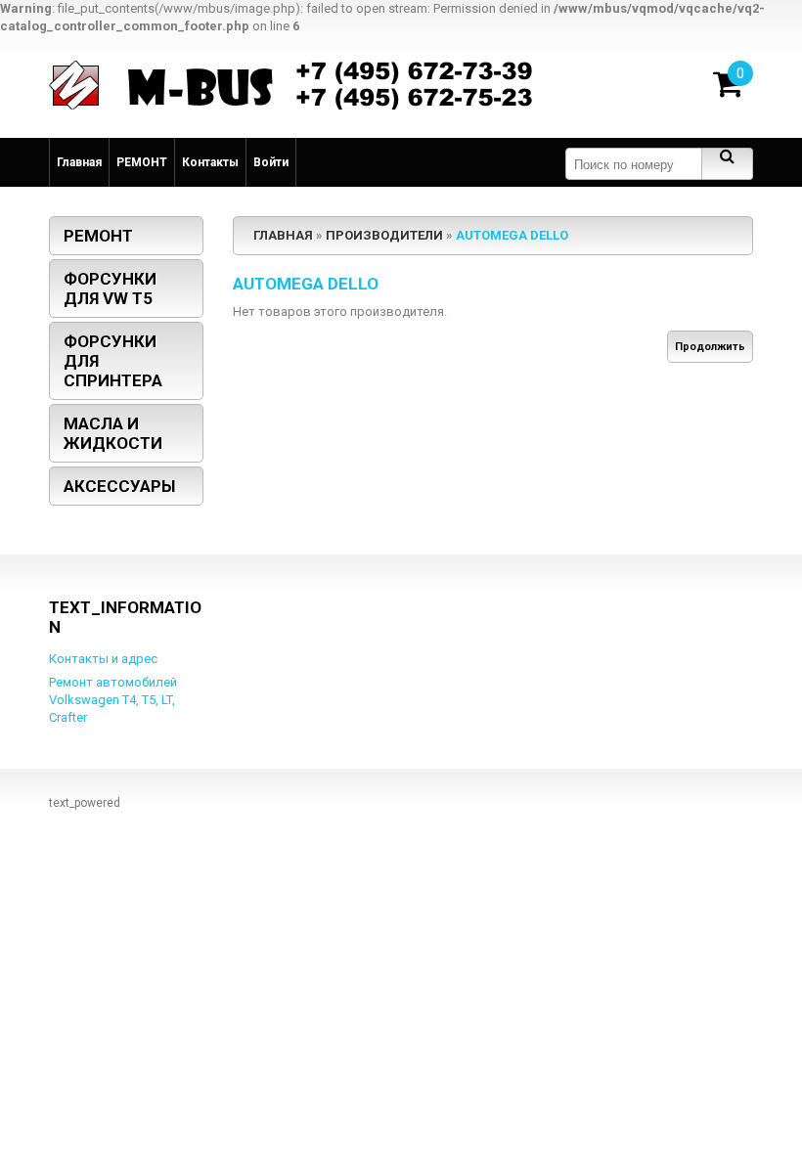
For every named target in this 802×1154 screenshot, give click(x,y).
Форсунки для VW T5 (110, 288)
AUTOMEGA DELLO (512, 235)
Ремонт (98, 235)
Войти (271, 162)
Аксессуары (119, 486)
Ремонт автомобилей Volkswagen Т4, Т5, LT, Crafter (113, 700)
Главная (79, 162)
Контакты (210, 162)
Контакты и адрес (103, 658)
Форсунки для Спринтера (113, 361)
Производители (384, 235)
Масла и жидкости (113, 433)
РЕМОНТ (141, 162)
